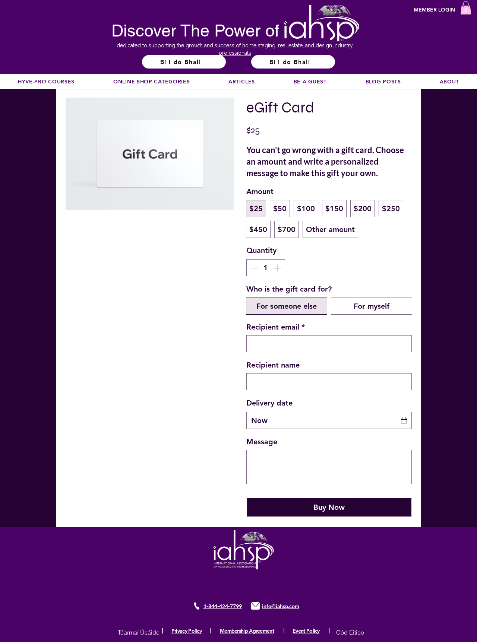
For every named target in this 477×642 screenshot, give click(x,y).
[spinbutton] (265, 268)
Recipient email (275, 326)
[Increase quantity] (277, 268)
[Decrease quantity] (253, 268)
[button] (465, 8)
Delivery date (269, 402)
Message (261, 441)
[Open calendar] (403, 420)
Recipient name (273, 364)
